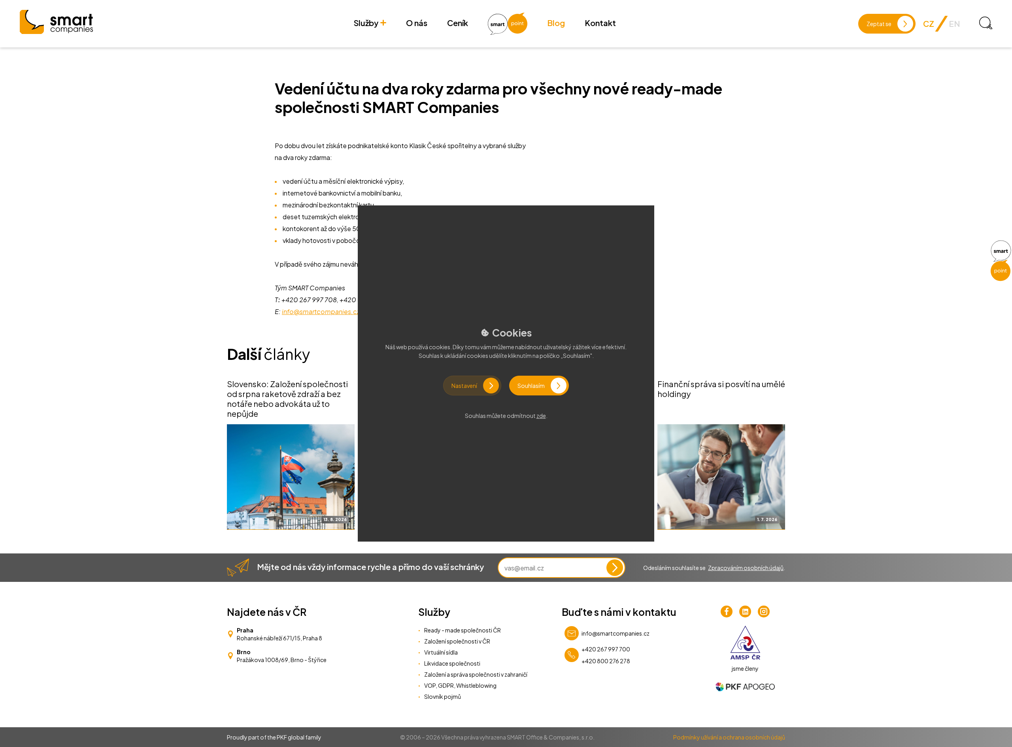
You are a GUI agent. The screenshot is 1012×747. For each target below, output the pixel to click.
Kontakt (600, 23)
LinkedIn (745, 611)
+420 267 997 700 (606, 649)
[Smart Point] (1000, 261)
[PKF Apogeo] (745, 686)
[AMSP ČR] (745, 642)
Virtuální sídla (441, 652)
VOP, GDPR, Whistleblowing (460, 685)
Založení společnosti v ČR (457, 641)
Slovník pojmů (442, 696)
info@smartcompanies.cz (615, 633)
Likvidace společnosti (452, 663)
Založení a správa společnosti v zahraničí (475, 674)
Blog (556, 23)
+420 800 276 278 (606, 660)
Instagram (764, 611)
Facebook (727, 611)
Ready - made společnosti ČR (462, 630)
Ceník (457, 23)
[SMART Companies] (56, 22)
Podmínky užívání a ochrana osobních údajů (729, 737)
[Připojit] (614, 567)
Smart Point (507, 24)
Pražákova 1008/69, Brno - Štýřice (282, 659)
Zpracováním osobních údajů (746, 567)
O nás (416, 23)
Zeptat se (879, 23)
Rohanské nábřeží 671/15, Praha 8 (279, 638)
